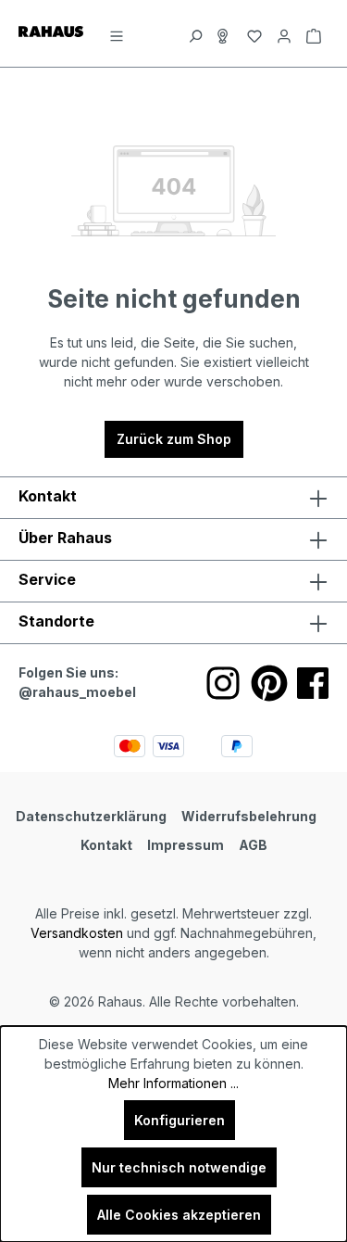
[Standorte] (225, 33)
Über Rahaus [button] (65, 537)
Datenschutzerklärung (91, 816)
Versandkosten (77, 933)
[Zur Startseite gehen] (51, 30)
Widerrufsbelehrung (248, 816)
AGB (253, 845)
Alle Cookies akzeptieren (179, 1215)
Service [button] (47, 579)
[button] (173, 622)
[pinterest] (269, 683)
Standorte (56, 621)
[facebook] (312, 683)
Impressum (185, 845)
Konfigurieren (179, 1120)
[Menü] (116, 33)
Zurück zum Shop (174, 439)
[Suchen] (195, 33)
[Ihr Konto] (284, 33)
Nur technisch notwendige (179, 1167)
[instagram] (223, 683)
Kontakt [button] (48, 496)
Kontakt (106, 845)
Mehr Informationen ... (173, 1083)
